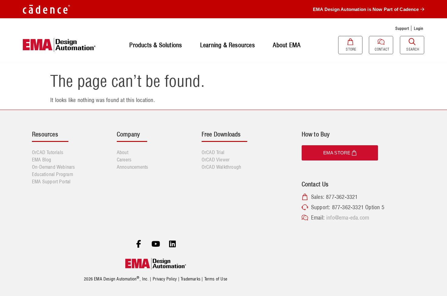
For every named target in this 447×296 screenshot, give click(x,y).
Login (419, 28)
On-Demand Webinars (53, 167)
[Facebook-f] (138, 244)
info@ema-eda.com (347, 217)
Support (402, 28)
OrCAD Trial (213, 152)
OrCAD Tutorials (47, 152)
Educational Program (52, 174)
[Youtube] (155, 244)
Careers (124, 160)
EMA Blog (41, 160)
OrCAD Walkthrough (221, 167)
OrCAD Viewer (216, 160)
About (122, 152)
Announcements (132, 167)
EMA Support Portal (51, 181)
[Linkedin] (172, 244)
